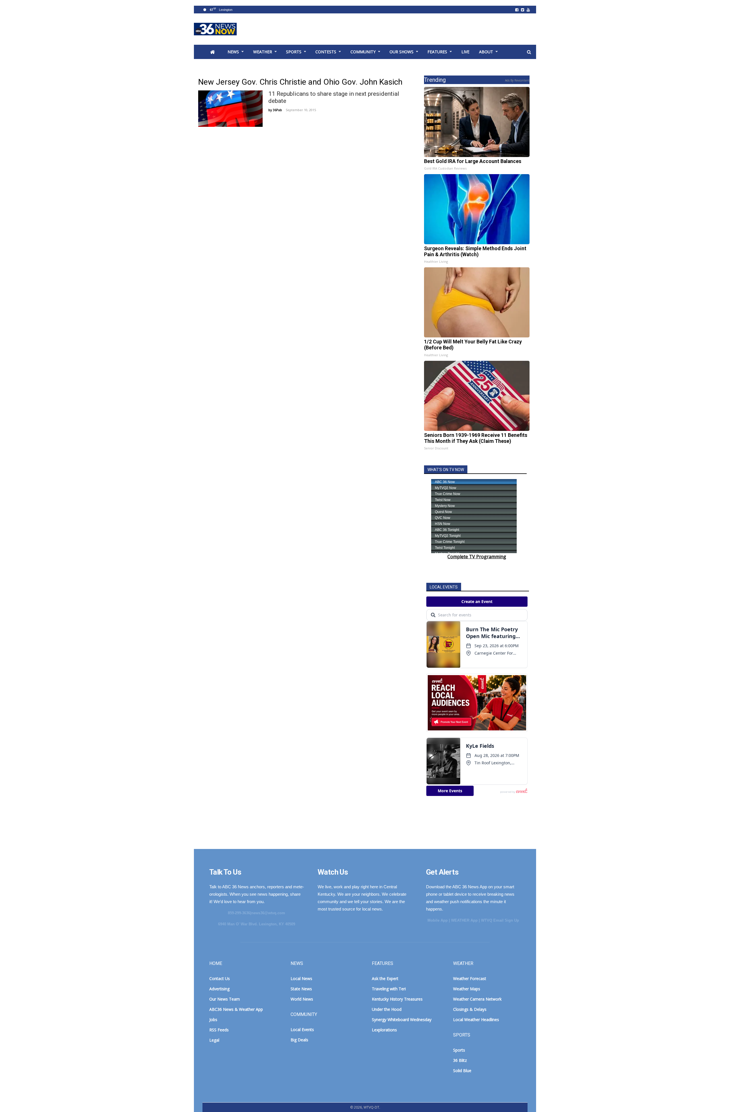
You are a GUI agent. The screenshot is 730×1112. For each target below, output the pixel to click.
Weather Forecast (469, 978)
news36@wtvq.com (268, 913)
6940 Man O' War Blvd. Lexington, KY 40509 (256, 924)
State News (301, 988)
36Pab (277, 110)
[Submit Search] (529, 52)
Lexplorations (384, 1029)
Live (465, 51)
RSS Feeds (219, 1029)
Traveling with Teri (389, 988)
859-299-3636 (239, 913)
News (233, 51)
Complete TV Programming (476, 556)
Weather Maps (466, 988)
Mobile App (437, 920)
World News (302, 999)
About (486, 51)
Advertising (219, 988)
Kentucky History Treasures (397, 999)
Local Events (302, 1029)
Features (437, 51)
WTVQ (215, 29)
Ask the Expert (385, 978)
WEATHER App (464, 920)
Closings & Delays (469, 1009)
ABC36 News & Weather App (236, 1009)
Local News (301, 978)
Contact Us (219, 978)
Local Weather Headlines (476, 1019)
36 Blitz (460, 1060)
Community (363, 51)
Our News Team (224, 999)
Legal (214, 1040)
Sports (293, 51)
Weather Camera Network (477, 999)
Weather (262, 51)
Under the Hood (387, 1009)
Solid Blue (462, 1070)
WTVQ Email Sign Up (500, 920)
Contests (325, 51)
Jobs (213, 1019)
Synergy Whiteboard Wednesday (401, 1019)
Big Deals (299, 1039)
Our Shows (401, 51)
